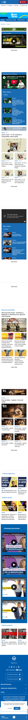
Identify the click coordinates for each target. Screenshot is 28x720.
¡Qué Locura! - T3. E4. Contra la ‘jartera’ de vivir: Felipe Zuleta (20, 181)
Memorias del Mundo (8, 310)
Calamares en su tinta (11, 19)
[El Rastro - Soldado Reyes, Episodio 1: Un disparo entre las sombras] (9, 634)
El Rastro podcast (7, 625)
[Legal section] (25, 692)
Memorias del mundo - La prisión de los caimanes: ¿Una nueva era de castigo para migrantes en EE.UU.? (7, 344)
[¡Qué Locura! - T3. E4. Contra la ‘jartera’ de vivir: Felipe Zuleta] (20, 173)
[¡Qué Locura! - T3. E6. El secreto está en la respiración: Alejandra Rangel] (20, 156)
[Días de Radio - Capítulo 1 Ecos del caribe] (14, 411)
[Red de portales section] (25, 684)
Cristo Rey (16, 5)
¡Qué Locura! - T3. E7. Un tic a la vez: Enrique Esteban (7, 164)
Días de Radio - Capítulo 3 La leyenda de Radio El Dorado (20, 430)
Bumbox (2, 19)
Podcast (14, 108)
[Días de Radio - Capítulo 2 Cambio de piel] (7, 422)
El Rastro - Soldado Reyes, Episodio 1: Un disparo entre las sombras (9, 644)
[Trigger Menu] (2, 2)
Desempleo (9, 5)
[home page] (14, 658)
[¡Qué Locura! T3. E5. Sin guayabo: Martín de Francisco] (7, 173)
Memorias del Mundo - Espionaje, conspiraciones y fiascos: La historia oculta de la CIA (20, 361)
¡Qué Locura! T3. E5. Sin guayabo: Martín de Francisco (7, 181)
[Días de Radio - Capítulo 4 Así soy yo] (7, 436)
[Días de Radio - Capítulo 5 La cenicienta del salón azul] (20, 436)
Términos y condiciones (12, 698)
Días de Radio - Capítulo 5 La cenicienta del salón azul (20, 445)
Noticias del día (21, 19)
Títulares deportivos (8, 473)
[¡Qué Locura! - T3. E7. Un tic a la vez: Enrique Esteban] (7, 156)
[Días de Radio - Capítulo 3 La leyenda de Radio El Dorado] (20, 422)
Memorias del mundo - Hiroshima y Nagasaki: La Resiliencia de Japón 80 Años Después (13, 314)
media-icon (14, 717)
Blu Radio (3, 24)
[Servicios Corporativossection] (25, 688)
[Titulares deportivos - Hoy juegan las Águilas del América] (9, 482)
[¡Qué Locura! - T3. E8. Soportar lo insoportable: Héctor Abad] (14, 145)
